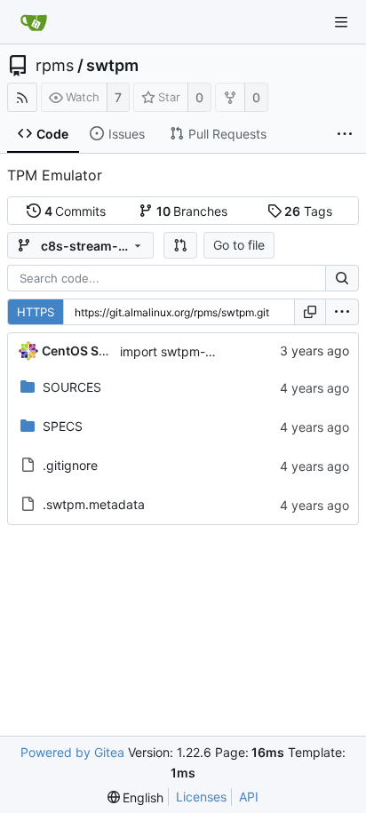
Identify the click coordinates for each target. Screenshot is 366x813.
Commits (75, 211)
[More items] (344, 134)
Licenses (201, 796)
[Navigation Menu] (341, 22)
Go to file (239, 244)
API (249, 796)
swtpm (112, 66)
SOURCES (72, 387)
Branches (192, 211)
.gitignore (70, 465)
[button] (180, 245)
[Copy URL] (310, 312)
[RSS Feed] (22, 97)
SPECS (63, 426)
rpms (55, 66)
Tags (308, 211)
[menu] (342, 312)
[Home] (34, 22)
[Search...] (342, 278)
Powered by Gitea (72, 752)
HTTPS (35, 312)
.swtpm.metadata (94, 504)
